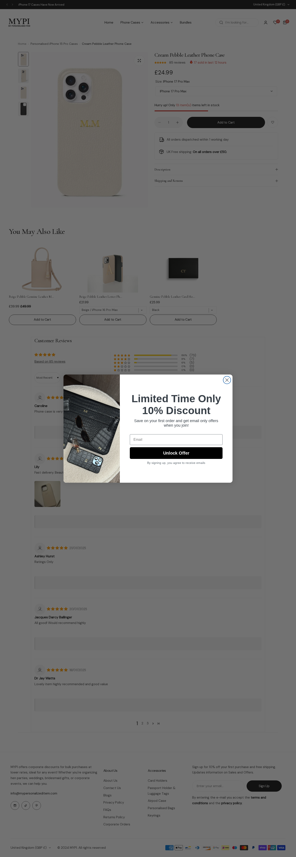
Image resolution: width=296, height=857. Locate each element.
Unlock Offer (176, 453)
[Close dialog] (227, 380)
